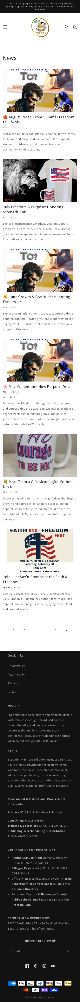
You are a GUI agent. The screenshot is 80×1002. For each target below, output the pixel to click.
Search (12, 692)
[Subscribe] (67, 951)
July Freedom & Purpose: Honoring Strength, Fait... (33, 209)
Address (13, 683)
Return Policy (16, 674)
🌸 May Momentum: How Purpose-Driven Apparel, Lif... (38, 389)
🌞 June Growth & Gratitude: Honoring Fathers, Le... (36, 299)
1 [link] (14, 630)
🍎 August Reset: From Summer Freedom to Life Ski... (39, 119)
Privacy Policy (16, 666)
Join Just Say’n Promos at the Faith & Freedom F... (35, 579)
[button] (5, 27)
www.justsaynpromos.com (43, 997)
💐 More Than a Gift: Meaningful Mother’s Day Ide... (38, 484)
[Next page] (66, 630)
